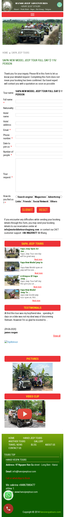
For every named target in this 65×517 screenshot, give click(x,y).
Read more (38, 259)
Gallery (38, 441)
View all (56, 335)
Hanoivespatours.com (50, 512)
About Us (50, 444)
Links (18, 201)
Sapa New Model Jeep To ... (28, 291)
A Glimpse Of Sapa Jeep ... (29, 277)
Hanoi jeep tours (32, 438)
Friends (27, 201)
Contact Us (14, 448)
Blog (33, 444)
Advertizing (54, 197)
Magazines (40, 197)
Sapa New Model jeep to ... (31, 263)
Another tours (16, 441)
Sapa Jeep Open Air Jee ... (29, 249)
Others (53, 201)
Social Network (40, 201)
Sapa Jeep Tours (20, 52)
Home (5, 52)
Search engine (25, 197)
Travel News (15, 444)
